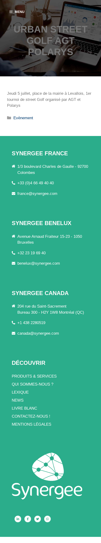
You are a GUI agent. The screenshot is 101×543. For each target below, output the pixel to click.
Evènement (23, 118)
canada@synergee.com (38, 333)
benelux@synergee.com (38, 263)
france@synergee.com (37, 193)
